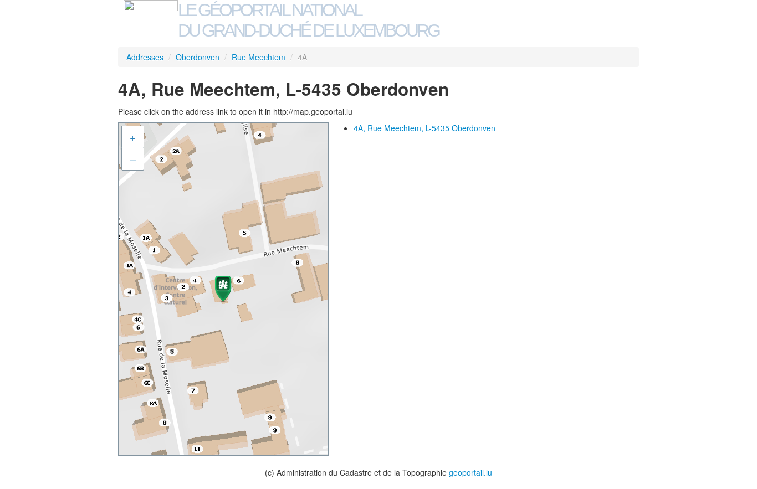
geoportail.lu (470, 472)
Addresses (144, 57)
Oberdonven (197, 57)
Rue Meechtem (258, 57)
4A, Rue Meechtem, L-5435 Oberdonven (424, 127)
